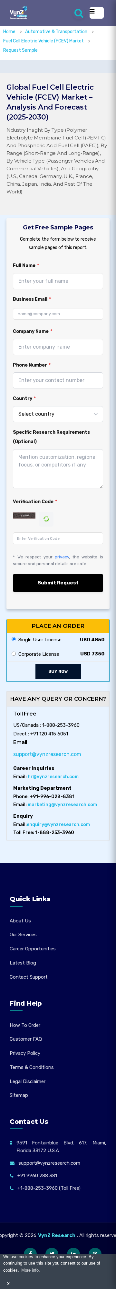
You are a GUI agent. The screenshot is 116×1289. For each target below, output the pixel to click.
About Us (20, 921)
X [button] (8, 1284)
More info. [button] (30, 1270)
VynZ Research (56, 1235)
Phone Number (32, 365)
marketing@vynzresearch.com (62, 804)
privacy (62, 557)
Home (9, 31)
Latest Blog (23, 963)
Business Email (32, 299)
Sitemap (19, 1095)
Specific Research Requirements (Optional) (51, 437)
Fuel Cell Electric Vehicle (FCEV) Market (44, 41)
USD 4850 (92, 640)
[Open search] (78, 12)
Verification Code (35, 501)
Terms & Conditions (32, 1067)
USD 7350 (92, 654)
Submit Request (58, 583)
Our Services (23, 935)
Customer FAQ (26, 1039)
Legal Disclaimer (27, 1081)
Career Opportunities (33, 949)
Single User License (39, 640)
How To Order (25, 1025)
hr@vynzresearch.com (53, 776)
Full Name (26, 265)
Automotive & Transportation (56, 31)
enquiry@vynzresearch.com (58, 824)
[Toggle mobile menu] (97, 13)
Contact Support (29, 977)
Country (24, 398)
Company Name (32, 331)
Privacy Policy (25, 1053)
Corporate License (37, 654)
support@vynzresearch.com (47, 754)
